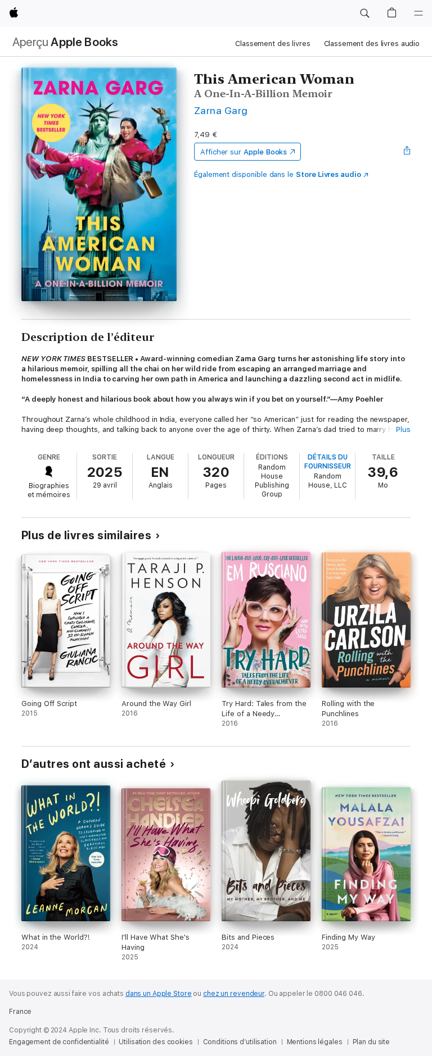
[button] (364, 13)
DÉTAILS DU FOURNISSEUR (327, 461)
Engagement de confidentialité (59, 1042)
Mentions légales (315, 1042)
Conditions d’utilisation (240, 1042)
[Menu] (418, 13)
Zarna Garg (221, 110)
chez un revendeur (233, 994)
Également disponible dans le (277, 174)
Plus (403, 429)
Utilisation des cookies (155, 1042)
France (20, 1012)
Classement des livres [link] (272, 43)
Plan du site (371, 1042)
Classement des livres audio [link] (372, 43)
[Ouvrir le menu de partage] (407, 152)
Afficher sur (243, 152)
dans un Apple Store (158, 994)
